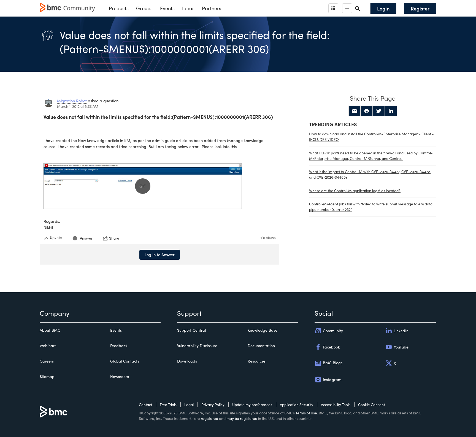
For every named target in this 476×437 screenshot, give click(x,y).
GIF (142, 186)
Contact (145, 404)
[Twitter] (379, 111)
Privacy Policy (213, 404)
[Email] (354, 111)
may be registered (241, 418)
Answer (86, 238)
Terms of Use (306, 412)
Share (114, 238)
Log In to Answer (160, 254)
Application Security (296, 404)
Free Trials (168, 404)
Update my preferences (252, 404)
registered (209, 418)
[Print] (366, 111)
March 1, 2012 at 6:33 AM (77, 106)
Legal (189, 404)
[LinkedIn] (391, 111)
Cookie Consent (371, 404)
